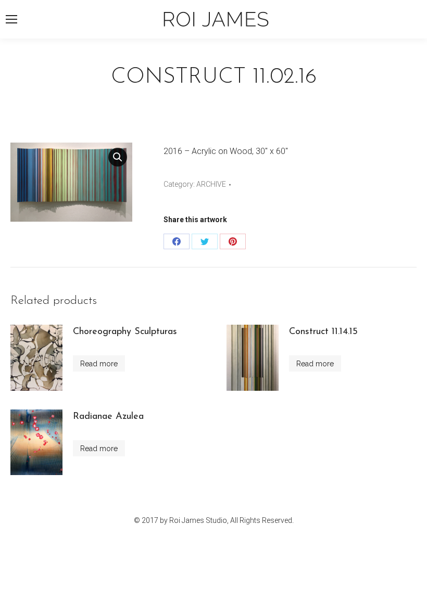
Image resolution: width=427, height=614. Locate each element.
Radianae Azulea (108, 416)
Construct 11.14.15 (323, 332)
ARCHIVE (211, 184)
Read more (99, 364)
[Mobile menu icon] (11, 19)
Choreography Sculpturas (125, 332)
